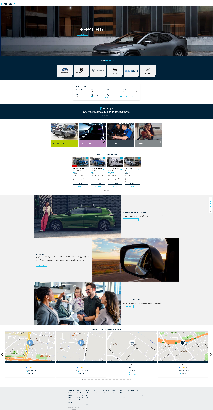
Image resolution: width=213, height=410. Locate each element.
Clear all (135, 87)
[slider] (92, 97)
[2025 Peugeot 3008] (80, 162)
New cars (79, 392)
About (201, 3)
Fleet (87, 404)
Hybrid (87, 399)
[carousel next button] (109, 52)
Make (92, 89)
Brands (69, 392)
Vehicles (177, 3)
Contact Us (122, 394)
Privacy (138, 392)
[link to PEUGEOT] (81, 71)
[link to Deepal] (98, 71)
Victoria (78, 399)
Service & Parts (189, 3)
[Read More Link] (30, 346)
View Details (80, 186)
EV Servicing (105, 394)
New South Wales (80, 397)
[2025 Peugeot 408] (115, 162)
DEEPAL (70, 397)
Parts (104, 395)
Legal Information (141, 394)
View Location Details (30, 374)
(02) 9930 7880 (30, 370)
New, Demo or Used (79, 89)
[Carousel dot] (104, 190)
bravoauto (70, 400)
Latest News (122, 397)
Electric (87, 394)
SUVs (86, 395)
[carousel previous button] (104, 52)
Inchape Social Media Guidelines (140, 396)
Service (104, 392)
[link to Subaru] (65, 71)
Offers (183, 3)
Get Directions (30, 372)
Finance (197, 3)
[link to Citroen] (148, 71)
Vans (87, 400)
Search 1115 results (129, 96)
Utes (86, 402)
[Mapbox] (8, 360)
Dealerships (208, 3)
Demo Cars (79, 394)
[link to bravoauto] (131, 71)
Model (108, 89)
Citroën (70, 399)
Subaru (70, 394)
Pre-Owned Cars (80, 395)
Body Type (124, 89)
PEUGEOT (70, 395)
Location (77, 94)
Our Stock (171, 3)
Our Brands (163, 3)
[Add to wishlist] (86, 169)
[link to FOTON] (115, 71)
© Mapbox (52, 360)
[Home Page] (6, 4)
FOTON (70, 402)
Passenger (88, 397)
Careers (121, 395)
